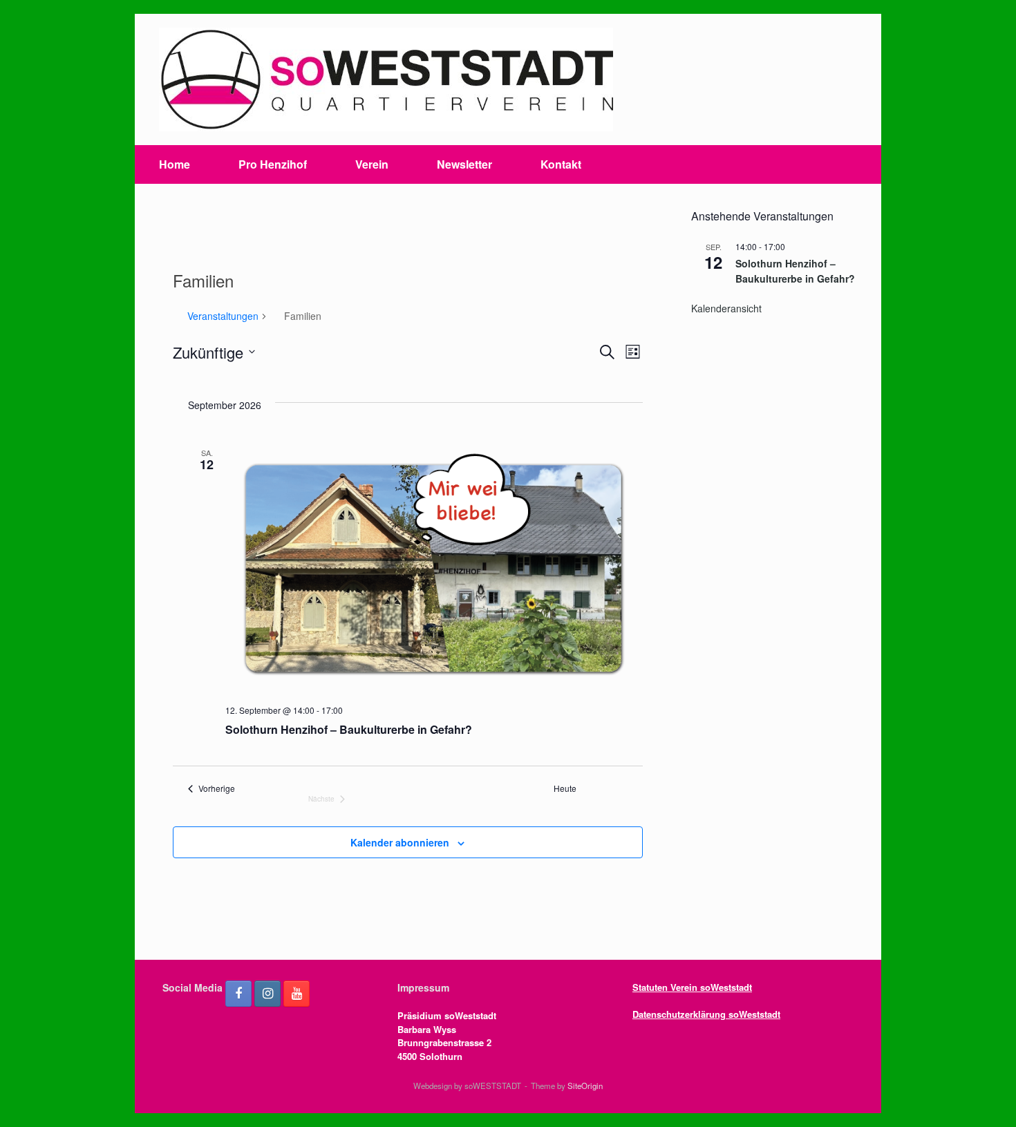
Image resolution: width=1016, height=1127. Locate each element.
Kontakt (560, 164)
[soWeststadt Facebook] (238, 994)
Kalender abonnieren (399, 842)
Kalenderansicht (726, 308)
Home (174, 164)
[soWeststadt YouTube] (296, 994)
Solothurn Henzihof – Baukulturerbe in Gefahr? (348, 729)
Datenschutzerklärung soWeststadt (706, 1014)
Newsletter (464, 164)
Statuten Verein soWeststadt (692, 987)
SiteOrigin (585, 1085)
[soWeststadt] (386, 79)
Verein (371, 164)
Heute (565, 788)
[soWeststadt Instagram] (267, 994)
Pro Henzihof (272, 164)
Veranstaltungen (222, 316)
